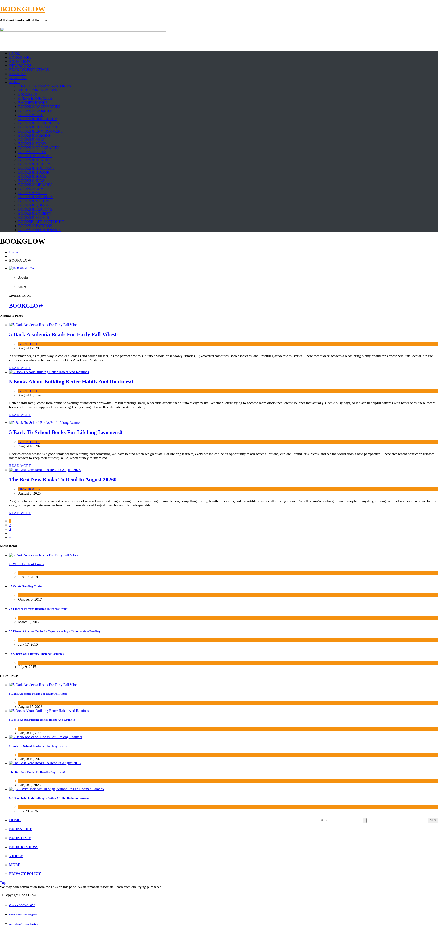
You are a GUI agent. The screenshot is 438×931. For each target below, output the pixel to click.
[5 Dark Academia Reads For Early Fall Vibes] (43, 325)
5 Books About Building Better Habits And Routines (69, 382)
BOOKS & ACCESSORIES (39, 107)
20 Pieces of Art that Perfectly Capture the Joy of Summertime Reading (54, 631)
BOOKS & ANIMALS (35, 111)
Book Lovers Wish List (35, 595)
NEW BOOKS (20, 66)
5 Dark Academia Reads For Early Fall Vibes (62, 334)
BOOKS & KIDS (31, 181)
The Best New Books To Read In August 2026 (61, 479)
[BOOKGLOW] (22, 268)
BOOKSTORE (20, 57)
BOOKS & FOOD (32, 144)
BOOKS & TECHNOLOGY (39, 230)
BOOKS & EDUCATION (37, 127)
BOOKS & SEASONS (35, 209)
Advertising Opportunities (23, 924)
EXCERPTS (27, 94)
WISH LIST (18, 78)
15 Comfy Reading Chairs (25, 586)
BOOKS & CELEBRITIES (38, 123)
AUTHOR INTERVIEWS (37, 90)
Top (3, 883)
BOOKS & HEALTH (34, 160)
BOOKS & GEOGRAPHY (38, 148)
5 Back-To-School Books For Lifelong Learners (64, 432)
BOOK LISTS (20, 61)
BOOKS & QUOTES (34, 205)
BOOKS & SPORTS (33, 217)
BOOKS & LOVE (32, 189)
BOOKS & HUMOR (34, 172)
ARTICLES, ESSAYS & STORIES (44, 86)
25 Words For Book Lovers (26, 564)
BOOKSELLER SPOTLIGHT (41, 222)
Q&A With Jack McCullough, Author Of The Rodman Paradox (49, 798)
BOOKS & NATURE (34, 201)
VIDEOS (16, 856)
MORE (14, 82)
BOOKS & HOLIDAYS (36, 168)
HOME (14, 53)
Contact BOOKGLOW (22, 905)
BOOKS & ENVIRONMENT (40, 131)
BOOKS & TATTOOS (35, 226)
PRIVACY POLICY (25, 874)
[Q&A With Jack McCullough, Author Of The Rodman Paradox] (56, 789)
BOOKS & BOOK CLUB (37, 119)
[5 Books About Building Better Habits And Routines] (49, 372)
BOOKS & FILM (31, 139)
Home (13, 252)
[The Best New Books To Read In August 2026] (45, 470)
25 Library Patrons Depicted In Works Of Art (38, 608)
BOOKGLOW (22, 9)
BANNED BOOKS (33, 102)
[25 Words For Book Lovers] (43, 555)
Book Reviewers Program (23, 914)
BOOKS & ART (30, 115)
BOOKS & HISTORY (35, 164)
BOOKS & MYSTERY (35, 197)
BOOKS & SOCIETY (34, 213)
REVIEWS (17, 74)
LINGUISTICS (29, 573)
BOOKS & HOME (32, 176)
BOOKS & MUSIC (32, 193)
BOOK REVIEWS (23, 847)
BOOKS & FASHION (35, 135)
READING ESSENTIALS (29, 70)
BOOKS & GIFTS (32, 152)
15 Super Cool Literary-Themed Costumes (36, 653)
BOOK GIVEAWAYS (35, 156)
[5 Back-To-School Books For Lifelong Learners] (45, 423)
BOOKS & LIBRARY (35, 185)
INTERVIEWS (29, 807)
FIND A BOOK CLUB (35, 98)
